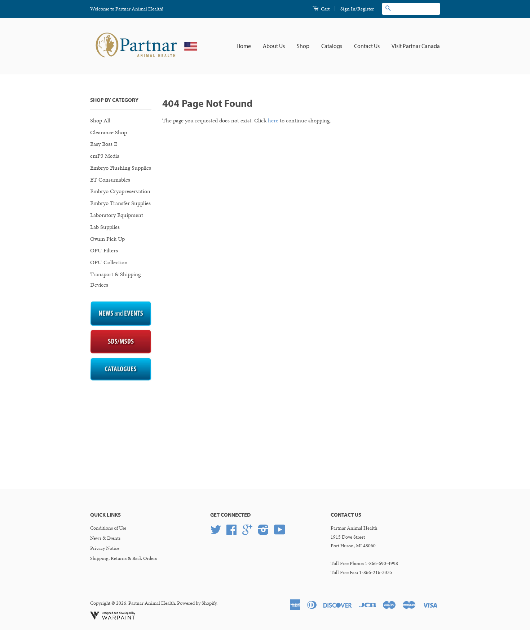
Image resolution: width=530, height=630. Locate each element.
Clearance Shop (108, 132)
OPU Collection (109, 262)
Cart (325, 8)
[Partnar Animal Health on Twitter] (215, 532)
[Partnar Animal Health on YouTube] (280, 532)
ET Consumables (110, 179)
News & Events (105, 538)
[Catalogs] (120, 379)
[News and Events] (120, 324)
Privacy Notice (104, 548)
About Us (274, 45)
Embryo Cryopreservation (120, 191)
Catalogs (331, 45)
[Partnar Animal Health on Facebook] (231, 532)
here (273, 120)
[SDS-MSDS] (120, 352)
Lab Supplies (105, 227)
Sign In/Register (357, 8)
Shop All (100, 120)
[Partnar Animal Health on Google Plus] (247, 532)
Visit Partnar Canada (416, 45)
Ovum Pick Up (107, 239)
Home (244, 45)
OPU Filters (104, 250)
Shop (303, 45)
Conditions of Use (108, 528)
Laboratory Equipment (116, 215)
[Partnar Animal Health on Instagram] (263, 532)
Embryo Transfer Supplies (120, 203)
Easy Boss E (103, 144)
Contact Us (367, 45)
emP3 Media (104, 156)
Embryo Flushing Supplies (120, 168)
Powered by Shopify (196, 603)
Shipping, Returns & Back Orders (123, 558)
